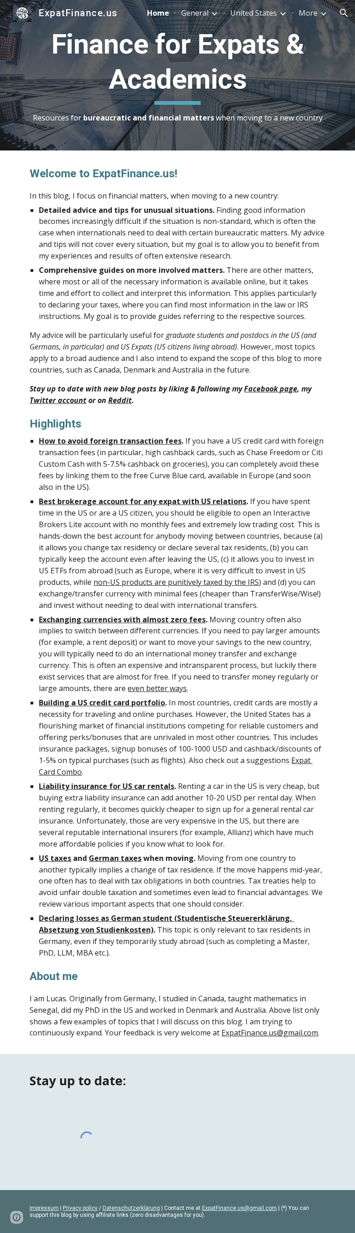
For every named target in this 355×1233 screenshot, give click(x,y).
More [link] (308, 13)
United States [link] (253, 13)
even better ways (157, 688)
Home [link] (158, 13)
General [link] (194, 13)
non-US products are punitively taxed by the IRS (176, 582)
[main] (177, 75)
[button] (344, 13)
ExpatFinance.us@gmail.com (269, 1033)
